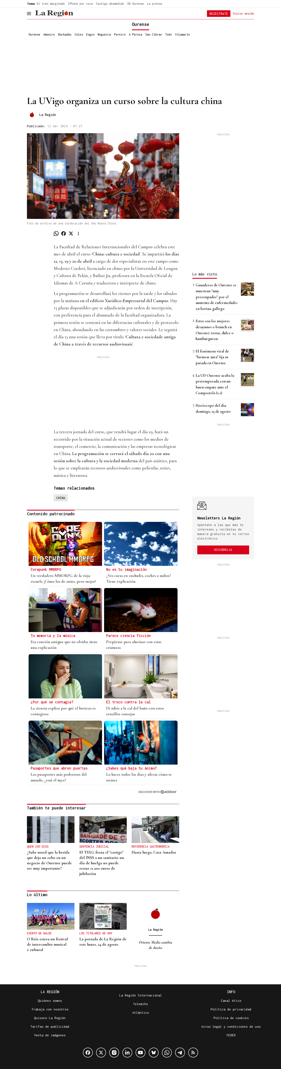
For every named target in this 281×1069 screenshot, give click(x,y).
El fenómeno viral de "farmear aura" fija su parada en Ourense (212, 357)
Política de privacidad (231, 1009)
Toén (168, 34)
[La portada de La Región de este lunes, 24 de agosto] (103, 916)
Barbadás (64, 34)
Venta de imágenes (50, 1035)
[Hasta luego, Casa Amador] (155, 829)
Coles (79, 34)
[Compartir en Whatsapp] (56, 233)
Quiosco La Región (50, 1018)
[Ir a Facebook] (88, 1052)
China (60, 498)
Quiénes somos (50, 1000)
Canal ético (231, 1000)
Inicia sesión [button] (243, 13)
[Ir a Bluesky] (154, 1052)
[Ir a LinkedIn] (127, 1052)
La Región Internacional (140, 995)
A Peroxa (135, 34)
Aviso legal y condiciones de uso (231, 1026)
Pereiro (120, 34)
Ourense (34, 34)
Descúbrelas (223, 549)
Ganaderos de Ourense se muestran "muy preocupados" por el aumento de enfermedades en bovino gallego (217, 297)
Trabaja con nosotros (50, 1009)
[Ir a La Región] (54, 13)
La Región (47, 115)
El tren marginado (51, 3)
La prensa (154, 3)
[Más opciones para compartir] (78, 233)
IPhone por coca (80, 3)
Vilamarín (182, 34)
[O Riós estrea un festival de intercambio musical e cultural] (50, 916)
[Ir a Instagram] (114, 1052)
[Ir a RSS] (193, 1052)
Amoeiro (49, 34)
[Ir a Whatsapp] (167, 1052)
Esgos (90, 34)
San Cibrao (153, 34)
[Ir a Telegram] (180, 1052)
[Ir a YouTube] (140, 1052)
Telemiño (140, 1004)
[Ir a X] (101, 1052)
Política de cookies (231, 1018)
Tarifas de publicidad (49, 1026)
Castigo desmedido (110, 3)
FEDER (231, 1035)
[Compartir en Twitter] (71, 233)
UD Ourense (135, 3)
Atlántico (140, 1012)
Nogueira (104, 34)
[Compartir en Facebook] (63, 233)
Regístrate (218, 13)
